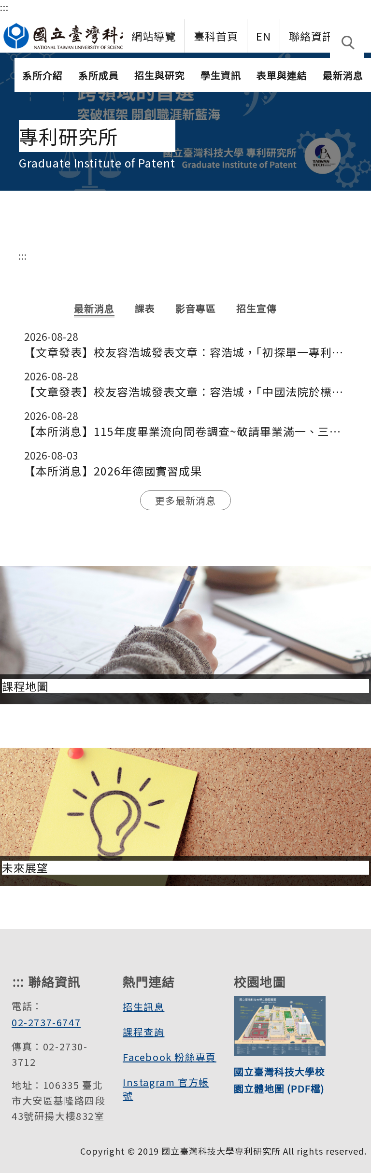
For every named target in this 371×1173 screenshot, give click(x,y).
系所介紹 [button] (42, 75)
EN (263, 35)
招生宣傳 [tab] (256, 308)
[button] (347, 43)
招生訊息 (143, 1007)
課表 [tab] (145, 308)
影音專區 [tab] (195, 308)
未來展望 (25, 868)
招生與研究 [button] (159, 75)
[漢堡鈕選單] (363, 73)
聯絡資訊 (311, 35)
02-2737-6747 (46, 1022)
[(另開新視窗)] (87, 33)
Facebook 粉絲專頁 (169, 1057)
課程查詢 (143, 1032)
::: (4, 7)
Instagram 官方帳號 (166, 1089)
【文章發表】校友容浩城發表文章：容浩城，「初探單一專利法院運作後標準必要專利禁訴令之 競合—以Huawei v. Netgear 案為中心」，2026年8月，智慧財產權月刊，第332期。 (185, 352)
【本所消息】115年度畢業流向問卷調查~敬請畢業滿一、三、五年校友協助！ (185, 431)
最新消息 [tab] (94, 308)
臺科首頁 (216, 35)
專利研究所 (68, 136)
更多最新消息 (185, 500)
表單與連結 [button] (282, 75)
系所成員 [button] (98, 75)
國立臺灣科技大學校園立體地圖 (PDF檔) (279, 1079)
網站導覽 (153, 35)
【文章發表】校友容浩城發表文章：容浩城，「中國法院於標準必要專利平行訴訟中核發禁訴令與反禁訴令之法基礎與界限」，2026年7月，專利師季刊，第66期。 (185, 392)
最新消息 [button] (343, 75)
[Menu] (363, 34)
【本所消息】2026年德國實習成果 (113, 471)
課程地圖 (25, 686)
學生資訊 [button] (220, 75)
